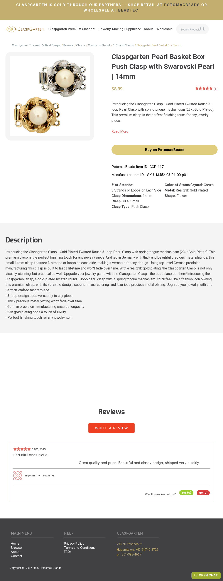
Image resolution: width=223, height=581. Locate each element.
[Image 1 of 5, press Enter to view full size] (50, 96)
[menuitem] (71, 29)
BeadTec (128, 10)
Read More (120, 131)
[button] (165, 150)
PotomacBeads (181, 5)
